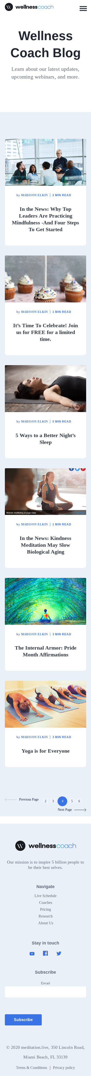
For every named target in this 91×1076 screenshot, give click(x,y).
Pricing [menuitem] (45, 909)
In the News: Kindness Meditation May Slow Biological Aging (45, 545)
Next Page (65, 809)
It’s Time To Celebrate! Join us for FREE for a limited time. (45, 332)
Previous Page (29, 799)
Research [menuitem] (46, 916)
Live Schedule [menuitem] (45, 896)
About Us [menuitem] (45, 923)
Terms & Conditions (31, 1068)
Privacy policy (64, 1068)
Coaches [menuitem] (45, 902)
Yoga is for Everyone (46, 751)
